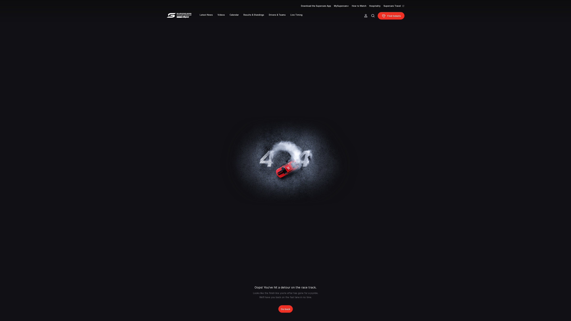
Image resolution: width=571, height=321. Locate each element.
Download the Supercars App (316, 6)
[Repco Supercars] (183, 17)
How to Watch (359, 6)
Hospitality (375, 6)
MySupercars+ (341, 6)
